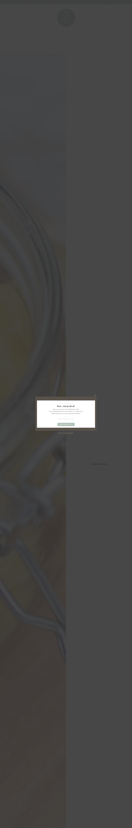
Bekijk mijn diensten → (66, 424)
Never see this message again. (66, 433)
